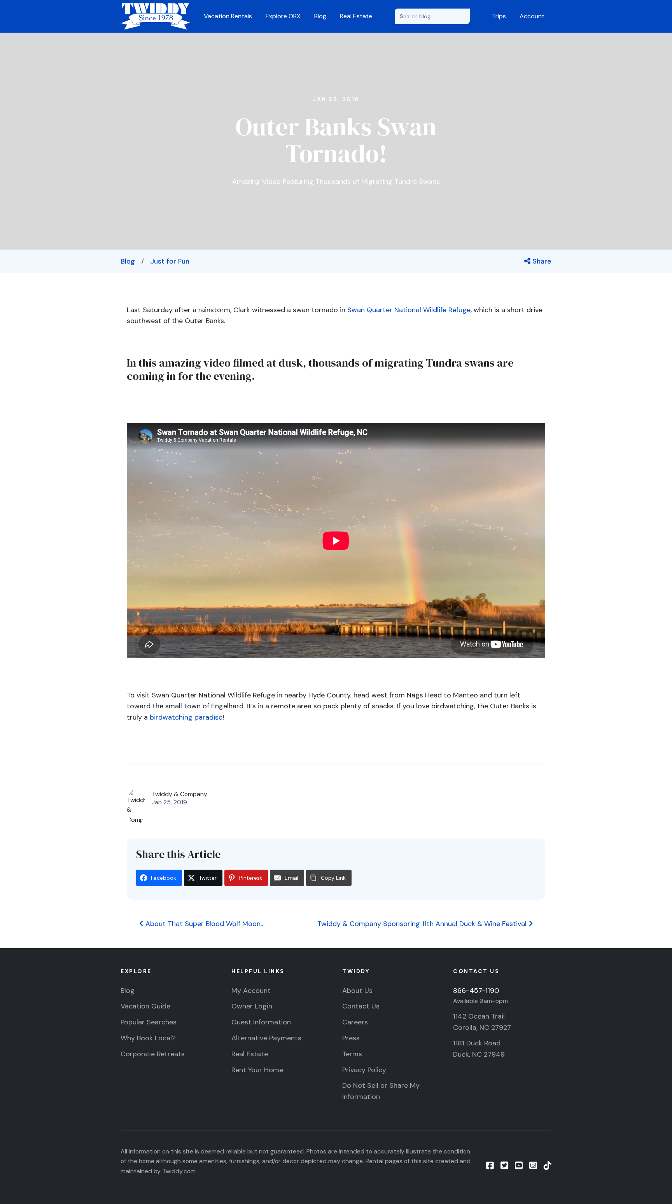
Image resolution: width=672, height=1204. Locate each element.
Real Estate (356, 16)
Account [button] (532, 16)
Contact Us (361, 1006)
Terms (352, 1054)
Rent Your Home (257, 1070)
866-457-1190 (476, 990)
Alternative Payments (266, 1038)
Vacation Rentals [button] (228, 16)
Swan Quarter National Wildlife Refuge (409, 310)
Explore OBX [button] (283, 16)
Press (351, 1038)
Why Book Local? (148, 1038)
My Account (251, 990)
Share (540, 261)
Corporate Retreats (153, 1054)
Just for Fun (169, 261)
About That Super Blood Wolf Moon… (204, 923)
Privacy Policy (364, 1070)
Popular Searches (149, 1022)
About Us (357, 990)
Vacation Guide (145, 1006)
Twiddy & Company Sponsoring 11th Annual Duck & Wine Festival (422, 923)
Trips (499, 16)
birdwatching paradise (186, 717)
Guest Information (261, 1022)
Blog (320, 16)
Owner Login (251, 1006)
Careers (355, 1022)
